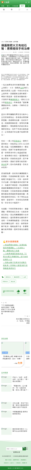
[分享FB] (4, 9)
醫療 (22, 6)
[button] (28, 6)
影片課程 (5, 352)
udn (2, 41)
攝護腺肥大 (14, 99)
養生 (8, 6)
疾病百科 (6, 463)
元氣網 (6, 41)
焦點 (2, 6)
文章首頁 (18, 463)
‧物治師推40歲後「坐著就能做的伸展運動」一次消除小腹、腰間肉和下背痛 (15, 247)
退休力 (12, 463)
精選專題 (23, 460)
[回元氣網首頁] (6, 2)
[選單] (29, 2)
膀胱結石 (8, 102)
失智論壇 (15, 6)
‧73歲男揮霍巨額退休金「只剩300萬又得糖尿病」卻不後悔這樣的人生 (15, 256)
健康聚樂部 (16, 460)
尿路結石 (17, 141)
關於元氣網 (8, 460)
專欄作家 (24, 463)
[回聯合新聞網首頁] (2, 2)
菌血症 (4, 164)
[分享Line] (12, 9)
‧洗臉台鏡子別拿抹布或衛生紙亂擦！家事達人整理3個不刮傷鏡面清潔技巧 (15, 265)
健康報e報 (16, 452)
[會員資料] (26, 2)
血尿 (22, 87)
